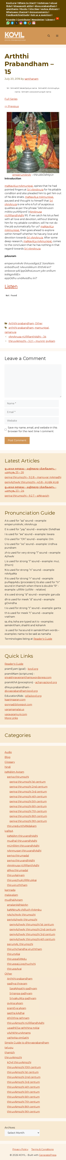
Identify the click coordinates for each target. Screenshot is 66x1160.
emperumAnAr (21, 174)
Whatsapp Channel (17, 12)
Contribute (23, 19)
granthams (12, 9)
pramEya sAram (16, 1008)
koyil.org (33, 668)
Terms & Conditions (42, 1149)
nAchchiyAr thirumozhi (21, 914)
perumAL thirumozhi (20, 944)
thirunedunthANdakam (22, 826)
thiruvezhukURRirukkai (22, 880)
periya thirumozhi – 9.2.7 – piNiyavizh (27, 495)
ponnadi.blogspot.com (18, 704)
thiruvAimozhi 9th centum (23, 1111)
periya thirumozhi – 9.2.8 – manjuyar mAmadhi (33, 477)
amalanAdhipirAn (17, 904)
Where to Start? (27, 3)
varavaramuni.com (16, 714)
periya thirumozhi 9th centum (28, 821)
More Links (11, 718)
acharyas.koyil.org (46, 682)
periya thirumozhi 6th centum (28, 806)
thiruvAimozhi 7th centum (23, 1101)
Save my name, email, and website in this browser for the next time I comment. (32, 429)
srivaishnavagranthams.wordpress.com (28, 677)
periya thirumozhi (18, 776)
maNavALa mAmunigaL (19, 185)
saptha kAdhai (15, 1013)
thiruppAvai (14, 968)
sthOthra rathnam (18, 1018)
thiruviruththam (17, 885)
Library (50, 19)
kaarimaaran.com (15, 699)
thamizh (10, 1052)
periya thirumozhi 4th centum (28, 796)
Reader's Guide (42, 638)
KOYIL (14, 34)
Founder (11, 19)
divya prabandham (45, 6)
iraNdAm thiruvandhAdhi (22, 835)
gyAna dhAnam (49, 9)
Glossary (10, 762)
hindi (8, 767)
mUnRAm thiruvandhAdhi (23, 845)
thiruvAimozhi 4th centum (23, 1087)
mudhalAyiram (14, 899)
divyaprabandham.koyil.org (21, 691)
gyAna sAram (15, 1003)
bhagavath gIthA (23, 6)
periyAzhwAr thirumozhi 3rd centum (32, 934)
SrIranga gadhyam (21, 993)
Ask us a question (41, 15)
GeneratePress (47, 1155)
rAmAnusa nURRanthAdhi (23, 865)
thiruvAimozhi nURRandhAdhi (25, 1023)
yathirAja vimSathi (18, 1037)
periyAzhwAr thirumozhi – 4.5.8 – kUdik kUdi (32, 482)
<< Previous (12, 106)
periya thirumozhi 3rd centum (28, 791)
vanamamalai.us (14, 709)
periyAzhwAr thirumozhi (22, 919)
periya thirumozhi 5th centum (28, 801)
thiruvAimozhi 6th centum (23, 1096)
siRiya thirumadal (17, 870)
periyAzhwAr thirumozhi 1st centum (32, 924)
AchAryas (43, 3)
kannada (10, 890)
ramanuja (10, 332)
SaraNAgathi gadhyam (23, 988)
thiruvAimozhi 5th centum (23, 1091)
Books (23, 9)
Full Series (11, 99)
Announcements (38, 12)
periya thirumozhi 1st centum (28, 781)
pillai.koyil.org (33, 695)
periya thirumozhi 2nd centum (28, 786)
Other (39, 323)
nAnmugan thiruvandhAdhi (24, 850)
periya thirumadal (18, 855)
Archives (10, 1127)
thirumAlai (13, 954)
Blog (7, 757)
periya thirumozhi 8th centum (28, 816)
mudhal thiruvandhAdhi (22, 840)
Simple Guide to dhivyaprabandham (27, 1042)
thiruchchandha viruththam (24, 949)
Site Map (34, 9)
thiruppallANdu (17, 959)
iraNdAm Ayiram (14, 771)
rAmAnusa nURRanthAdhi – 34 (27, 336)
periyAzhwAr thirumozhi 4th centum (32, 939)
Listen (11, 286)
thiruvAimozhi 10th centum (24, 1067)
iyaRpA (9, 831)
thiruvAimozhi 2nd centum (23, 1077)
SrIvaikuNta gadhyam (23, 998)
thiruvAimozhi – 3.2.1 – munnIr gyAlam (32, 341)
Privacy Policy (20, 1149)
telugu (9, 1047)
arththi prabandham (21, 327)
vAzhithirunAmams (19, 1032)
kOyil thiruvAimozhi (19, 1062)
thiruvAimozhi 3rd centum (23, 1082)
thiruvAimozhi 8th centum (23, 1106)
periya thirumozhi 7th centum (28, 811)
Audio (8, 752)
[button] (49, 35)
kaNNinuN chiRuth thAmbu (24, 909)
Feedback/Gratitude (17, 15)
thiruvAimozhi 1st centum (23, 1072)
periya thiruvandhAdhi (21, 860)
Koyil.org (11, 3)
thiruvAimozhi (13, 1057)
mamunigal (42, 327)
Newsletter (38, 19)
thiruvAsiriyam (16, 875)
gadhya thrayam (17, 983)
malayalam (11, 895)
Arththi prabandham (21, 323)
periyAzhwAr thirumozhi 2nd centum (33, 929)
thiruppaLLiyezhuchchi (21, 963)
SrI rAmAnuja (35, 189)
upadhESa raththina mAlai (23, 1027)
